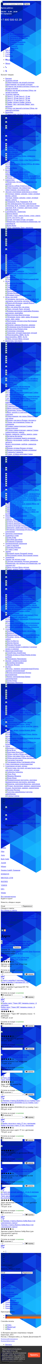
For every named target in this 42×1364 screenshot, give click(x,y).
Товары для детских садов (15, 559)
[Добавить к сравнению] (3, 976)
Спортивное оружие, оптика (16, 766)
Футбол (8, 667)
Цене (31, 951)
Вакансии (13, 46)
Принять (34, 1355)
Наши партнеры (16, 40)
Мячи (7, 488)
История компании (17, 34)
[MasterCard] (10, 1327)
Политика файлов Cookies (8, 1340)
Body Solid (5, 859)
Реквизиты (14, 48)
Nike (2, 851)
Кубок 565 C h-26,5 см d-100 (16, 817)
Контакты (9, 56)
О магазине (9, 32)
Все (21, 953)
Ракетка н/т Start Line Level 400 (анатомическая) (17, 812)
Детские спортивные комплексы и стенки (21, 192)
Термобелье (9, 557)
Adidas (3, 848)
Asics (3, 855)
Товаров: (4, 949)
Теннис (8, 551)
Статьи (8, 54)
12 (16, 953)
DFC (2, 889)
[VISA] (8, 1325)
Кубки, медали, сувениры (15, 466)
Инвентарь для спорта (13, 341)
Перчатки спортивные (14, 533)
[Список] (4, 955)
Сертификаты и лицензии (20, 36)
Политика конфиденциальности (9, 1338)
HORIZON (5, 874)
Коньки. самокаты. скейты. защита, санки (21, 434)
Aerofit (3, 863)
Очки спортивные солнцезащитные (19, 764)
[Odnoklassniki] (6, 1317)
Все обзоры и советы (9, 910)
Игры (7, 281)
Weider (3, 893)
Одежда (8, 518)
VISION (4, 885)
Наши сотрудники (17, 44)
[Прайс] (6, 955)
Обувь (7, 746)
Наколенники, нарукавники (16, 516)
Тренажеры (9, 593)
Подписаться (27, 906)
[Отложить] (2, 978)
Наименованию (22, 951)
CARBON (5, 833)
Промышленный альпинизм (16, 543)
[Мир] (8, 1329)
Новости (8, 30)
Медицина (9, 720)
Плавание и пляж (12, 535)
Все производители (8, 896)
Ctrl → (7, 1261)
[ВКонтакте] (2, 930)
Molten (3, 844)
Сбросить (25, 947)
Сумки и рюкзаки (12, 545)
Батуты (8, 132)
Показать (17, 947)
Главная (8, 26)
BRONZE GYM (7, 878)
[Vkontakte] (6, 1315)
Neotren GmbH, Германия (10, 870)
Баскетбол (9, 112)
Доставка (8, 52)
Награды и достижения (19, 38)
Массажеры (9, 718)
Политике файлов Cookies (12, 1361)
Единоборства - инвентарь (15, 212)
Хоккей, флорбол (11, 704)
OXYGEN (5, 836)
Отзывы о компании (17, 42)
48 (18, 953)
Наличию (36, 951)
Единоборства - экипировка (16, 253)
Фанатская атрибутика (14, 651)
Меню (7, 63)
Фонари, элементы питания (16, 661)
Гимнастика (9, 180)
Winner (3, 866)
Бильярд (8, 134)
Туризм (8, 629)
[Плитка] (2, 955)
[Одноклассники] (5, 930)
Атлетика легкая (11, 80)
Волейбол (9, 170)
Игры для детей (11, 297)
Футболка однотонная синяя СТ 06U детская (22, 823)
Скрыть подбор (7, 947)
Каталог (8, 28)
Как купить (9, 50)
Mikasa (3, 840)
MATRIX (4, 881)
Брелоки (8, 78)
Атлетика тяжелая (12, 94)
